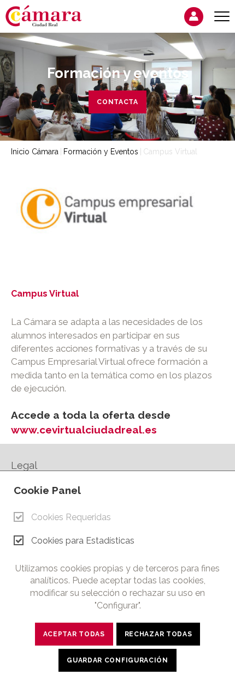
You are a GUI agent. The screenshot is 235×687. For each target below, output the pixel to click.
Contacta (117, 102)
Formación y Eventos (100, 151)
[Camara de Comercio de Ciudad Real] (49, 15)
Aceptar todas (74, 634)
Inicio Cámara (34, 151)
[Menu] (222, 16)
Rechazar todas (158, 634)
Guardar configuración (117, 660)
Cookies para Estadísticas (82, 540)
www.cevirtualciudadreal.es (84, 430)
